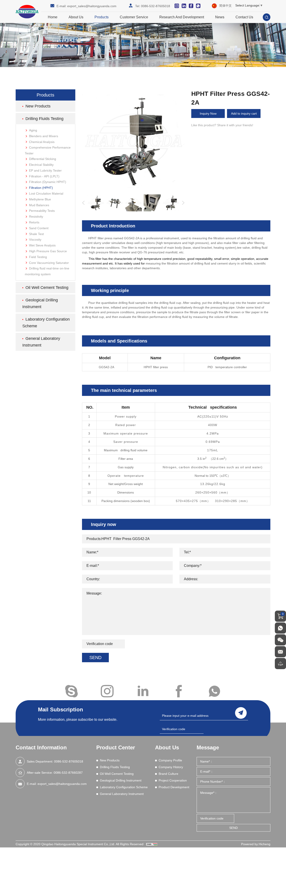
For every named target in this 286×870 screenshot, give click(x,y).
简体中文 (225, 5)
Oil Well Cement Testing (46, 287)
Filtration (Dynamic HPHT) (47, 182)
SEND (95, 657)
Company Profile (170, 760)
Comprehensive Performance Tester (48, 150)
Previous (82, 203)
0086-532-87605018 (155, 6)
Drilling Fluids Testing (44, 118)
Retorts (34, 222)
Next (182, 203)
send (241, 713)
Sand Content (38, 228)
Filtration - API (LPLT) (44, 176)
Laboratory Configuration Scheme (46, 322)
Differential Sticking (42, 159)
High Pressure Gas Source (48, 251)
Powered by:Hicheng (255, 844)
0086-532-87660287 (68, 772)
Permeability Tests (42, 210)
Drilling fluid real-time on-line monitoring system (47, 271)
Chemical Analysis (42, 142)
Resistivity (36, 216)
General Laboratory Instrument (41, 341)
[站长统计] (151, 844)
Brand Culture (168, 773)
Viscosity (35, 239)
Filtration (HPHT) (41, 187)
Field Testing (38, 257)
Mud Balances (39, 205)
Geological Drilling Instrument (40, 303)
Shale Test (36, 234)
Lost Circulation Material (46, 193)
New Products (37, 106)
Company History (171, 767)
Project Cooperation (173, 780)
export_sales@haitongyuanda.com (91, 6)
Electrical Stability (41, 164)
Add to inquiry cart (244, 113)
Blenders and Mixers (43, 136)
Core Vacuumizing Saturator (49, 263)
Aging (33, 130)
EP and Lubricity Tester (45, 170)
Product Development (174, 787)
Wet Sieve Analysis (42, 245)
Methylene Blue (40, 199)
